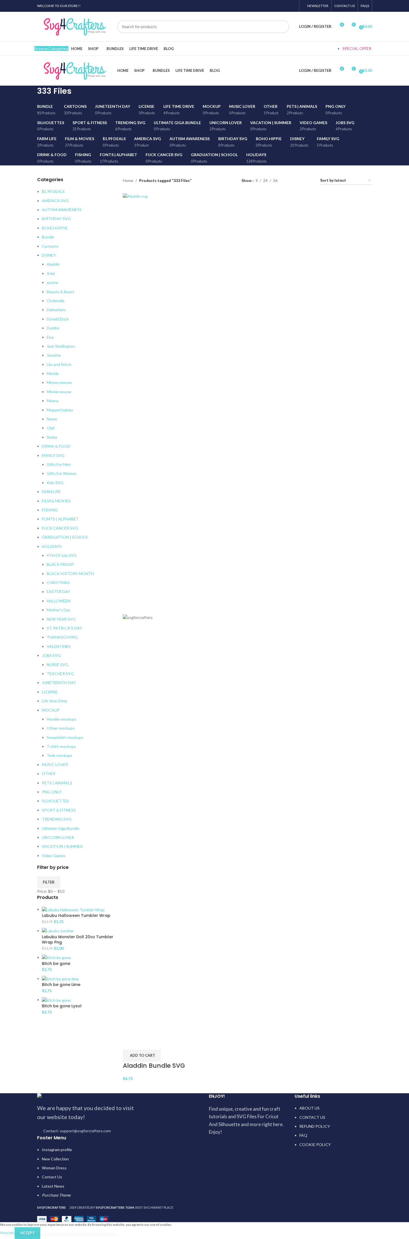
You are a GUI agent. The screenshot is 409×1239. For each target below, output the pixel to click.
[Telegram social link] (292, 6)
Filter (49, 882)
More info (7, 1233)
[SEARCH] (282, 26)
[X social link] (271, 6)
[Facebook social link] (264, 6)
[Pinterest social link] (278, 6)
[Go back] (30, 94)
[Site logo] (74, 26)
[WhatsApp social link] (285, 6)
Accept (27, 1233)
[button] (142, 1056)
